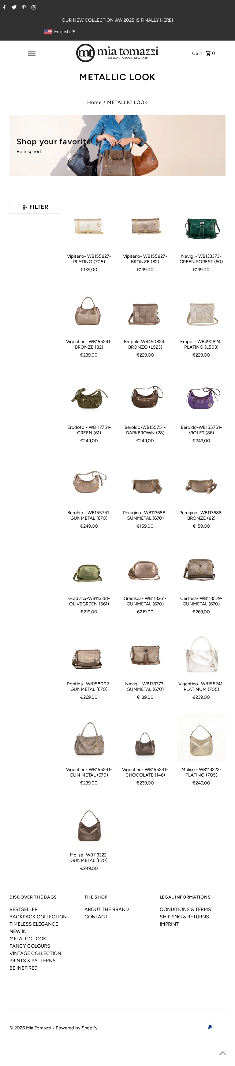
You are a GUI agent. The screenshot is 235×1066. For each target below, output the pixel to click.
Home (94, 102)
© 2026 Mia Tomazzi (30, 1028)
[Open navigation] (32, 53)
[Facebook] (4, 8)
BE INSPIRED (23, 968)
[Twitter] (13, 8)
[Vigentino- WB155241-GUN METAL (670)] (89, 737)
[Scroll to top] (223, 1054)
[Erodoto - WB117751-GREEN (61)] (89, 395)
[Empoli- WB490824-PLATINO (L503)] (201, 309)
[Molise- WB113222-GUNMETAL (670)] (89, 823)
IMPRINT (169, 924)
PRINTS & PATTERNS (32, 961)
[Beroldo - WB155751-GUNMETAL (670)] (89, 481)
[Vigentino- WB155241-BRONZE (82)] (89, 309)
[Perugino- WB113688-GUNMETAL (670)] (145, 481)
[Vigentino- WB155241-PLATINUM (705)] (201, 652)
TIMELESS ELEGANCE (33, 924)
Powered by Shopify (77, 1028)
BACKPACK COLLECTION (38, 917)
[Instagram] (33, 8)
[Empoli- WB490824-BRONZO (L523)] (145, 309)
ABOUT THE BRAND (106, 909)
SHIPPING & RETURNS (184, 917)
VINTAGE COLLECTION (35, 953)
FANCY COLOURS (29, 946)
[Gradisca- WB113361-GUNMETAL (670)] (145, 566)
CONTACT (96, 917)
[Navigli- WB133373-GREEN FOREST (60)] (201, 224)
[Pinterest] (23, 8)
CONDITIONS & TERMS (185, 909)
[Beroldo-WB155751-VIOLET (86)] (201, 395)
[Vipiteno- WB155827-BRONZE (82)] (145, 224)
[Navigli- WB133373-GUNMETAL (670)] (145, 652)
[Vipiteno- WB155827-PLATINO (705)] (89, 224)
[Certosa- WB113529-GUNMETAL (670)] (201, 566)
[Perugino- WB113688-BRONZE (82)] (201, 481)
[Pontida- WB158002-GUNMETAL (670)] (89, 652)
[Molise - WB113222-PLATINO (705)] (201, 737)
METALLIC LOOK (27, 939)
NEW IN (18, 931)
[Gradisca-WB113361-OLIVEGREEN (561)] (89, 566)
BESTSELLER (23, 909)
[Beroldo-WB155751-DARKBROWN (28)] (145, 395)
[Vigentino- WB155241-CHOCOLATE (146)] (145, 737)
